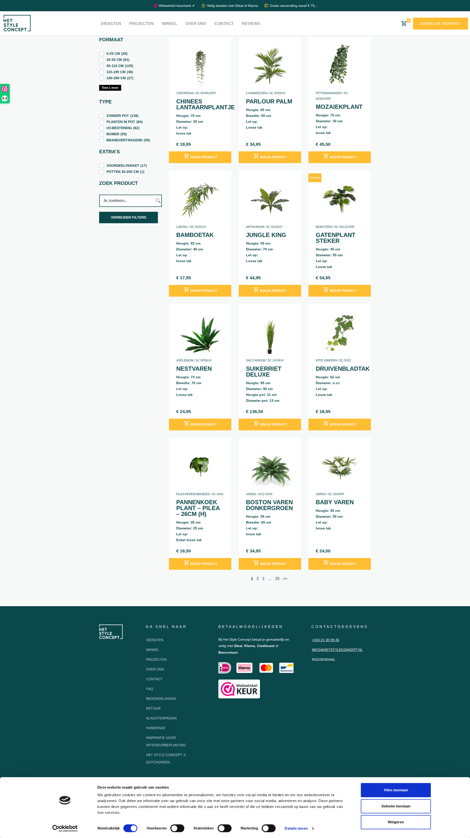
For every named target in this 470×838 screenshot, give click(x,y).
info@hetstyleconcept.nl (337, 650)
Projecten (141, 24)
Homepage (155, 728)
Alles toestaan (396, 790)
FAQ (149, 689)
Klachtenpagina (161, 718)
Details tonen (296, 828)
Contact (224, 24)
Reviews (251, 24)
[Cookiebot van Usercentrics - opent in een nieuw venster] (65, 828)
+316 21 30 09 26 (325, 640)
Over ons (196, 24)
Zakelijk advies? (440, 23)
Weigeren (396, 822)
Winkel (169, 24)
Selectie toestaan (396, 806)
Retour (153, 708)
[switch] (177, 828)
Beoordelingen (161, 699)
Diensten (111, 24)
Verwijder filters (128, 217)
